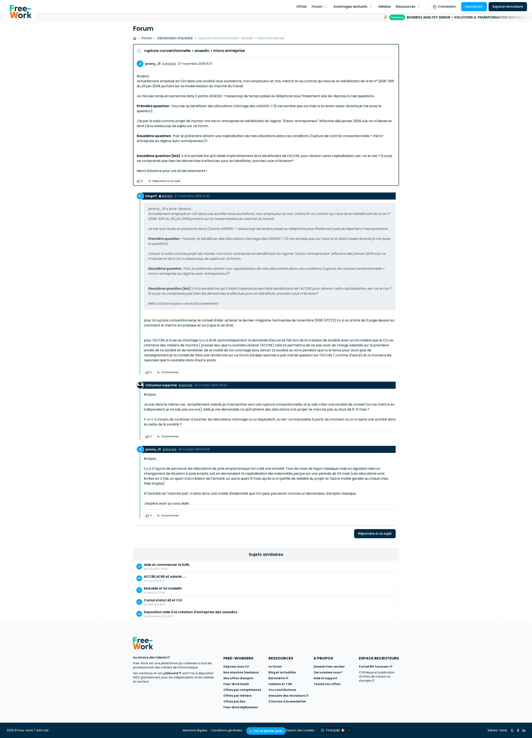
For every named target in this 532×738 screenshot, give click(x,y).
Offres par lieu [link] (234, 701)
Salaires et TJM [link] (280, 684)
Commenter (170, 372)
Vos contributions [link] (282, 690)
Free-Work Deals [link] (236, 684)
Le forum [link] (275, 666)
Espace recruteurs (508, 6)
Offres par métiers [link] (237, 696)
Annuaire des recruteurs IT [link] (288, 696)
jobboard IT (172, 673)
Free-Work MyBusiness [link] (240, 707)
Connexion (447, 6)
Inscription (474, 6)
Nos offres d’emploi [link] (238, 678)
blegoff (151, 196)
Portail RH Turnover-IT (376, 666)
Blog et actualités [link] (282, 672)
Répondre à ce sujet (167, 181)
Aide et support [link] (325, 678)
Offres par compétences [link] (242, 690)
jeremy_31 (152, 64)
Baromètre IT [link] (278, 678)
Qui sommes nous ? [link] (328, 672)
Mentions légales (195, 730)
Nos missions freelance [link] (241, 672)
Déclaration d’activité (175, 38)
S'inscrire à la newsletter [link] (287, 701)
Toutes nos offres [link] (327, 684)
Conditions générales (226, 730)
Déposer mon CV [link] (236, 666)
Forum (147, 38)
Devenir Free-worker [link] (329, 666)
